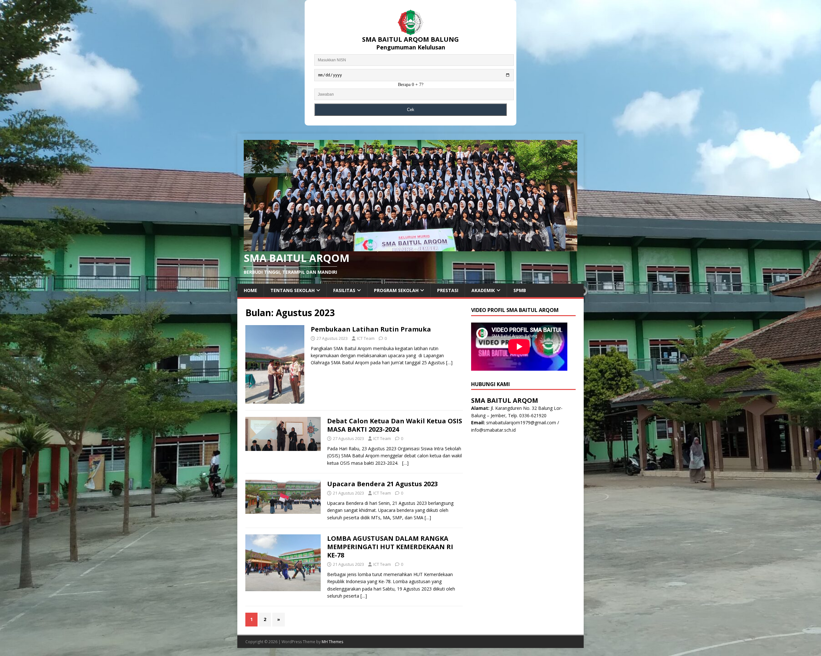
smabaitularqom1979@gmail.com (521, 422)
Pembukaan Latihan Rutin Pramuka (371, 329)
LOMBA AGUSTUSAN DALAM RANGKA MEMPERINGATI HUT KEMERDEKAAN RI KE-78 (390, 546)
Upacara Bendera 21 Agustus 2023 (382, 483)
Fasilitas (344, 290)
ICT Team (366, 338)
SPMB (519, 290)
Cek (410, 109)
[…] (449, 362)
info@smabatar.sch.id (493, 430)
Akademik (483, 290)
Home (250, 290)
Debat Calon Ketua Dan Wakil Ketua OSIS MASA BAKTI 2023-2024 (394, 425)
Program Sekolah (396, 290)
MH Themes (332, 641)
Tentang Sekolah (292, 290)
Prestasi (447, 290)
